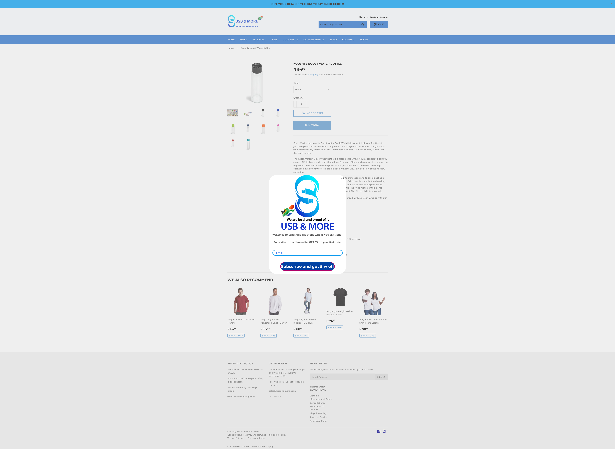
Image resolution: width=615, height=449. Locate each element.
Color (296, 83)
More (363, 39)
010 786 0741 (275, 396)
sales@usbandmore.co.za (282, 391)
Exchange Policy (318, 421)
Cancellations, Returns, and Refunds (317, 406)
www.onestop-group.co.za (241, 396)
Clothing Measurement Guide (243, 431)
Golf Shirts (290, 39)
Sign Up (381, 377)
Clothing (348, 39)
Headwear (259, 39)
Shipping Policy (318, 413)
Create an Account (379, 17)
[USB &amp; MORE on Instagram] (384, 431)
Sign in (362, 17)
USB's (243, 39)
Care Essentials (313, 39)
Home (231, 39)
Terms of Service (318, 417)
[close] (611, 3)
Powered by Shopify (262, 446)
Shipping (313, 74)
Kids (274, 39)
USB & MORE (242, 446)
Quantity (298, 97)
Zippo (333, 39)
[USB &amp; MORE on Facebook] (379, 431)
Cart (381, 24)
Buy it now (312, 125)
